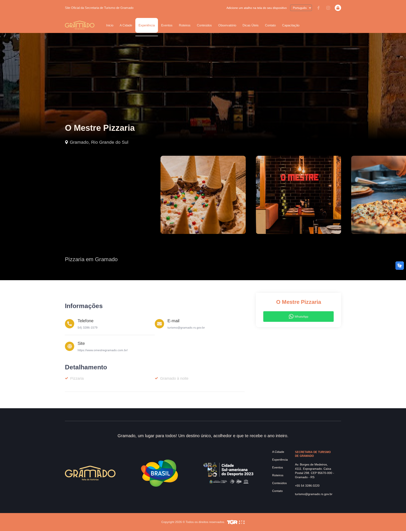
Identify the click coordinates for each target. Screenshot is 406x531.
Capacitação (290, 25)
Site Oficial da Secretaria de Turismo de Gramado (99, 8)
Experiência (280, 459)
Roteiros (185, 25)
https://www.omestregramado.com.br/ (103, 350)
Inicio (109, 25)
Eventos (277, 467)
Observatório (227, 25)
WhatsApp (301, 316)
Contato (270, 25)
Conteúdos (204, 25)
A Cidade (278, 451)
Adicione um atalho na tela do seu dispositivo (256, 8)
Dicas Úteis (251, 25)
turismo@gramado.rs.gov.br (186, 327)
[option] (203, 195)
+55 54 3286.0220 (307, 485)
